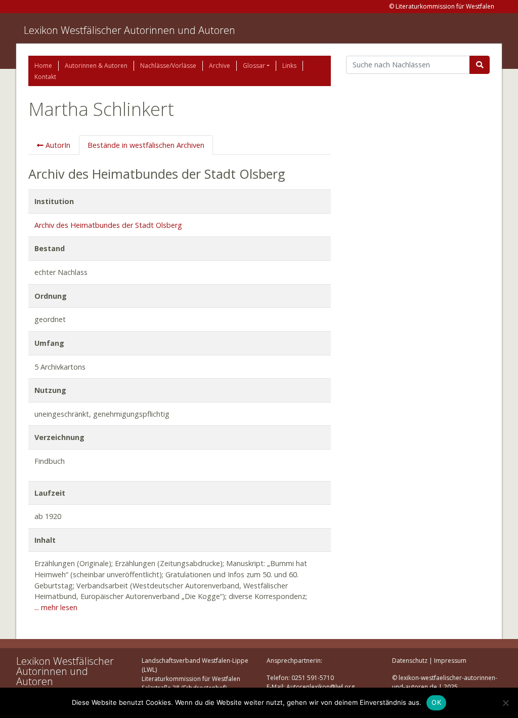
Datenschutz (409, 660)
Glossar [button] (254, 65)
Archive (219, 65)
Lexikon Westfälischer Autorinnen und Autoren (129, 30)
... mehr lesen (55, 607)
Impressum (450, 660)
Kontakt (45, 76)
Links (289, 65)
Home (43, 65)
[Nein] (505, 703)
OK (436, 702)
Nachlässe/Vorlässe (168, 65)
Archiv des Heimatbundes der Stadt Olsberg (108, 225)
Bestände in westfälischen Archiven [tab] (146, 145)
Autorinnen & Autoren (96, 65)
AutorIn (57, 145)
